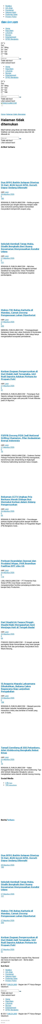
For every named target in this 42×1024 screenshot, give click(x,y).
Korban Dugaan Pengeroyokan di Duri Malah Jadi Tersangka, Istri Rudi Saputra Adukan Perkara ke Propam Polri (19, 375)
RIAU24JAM (12, 985)
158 (2, 702)
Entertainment (10, 37)
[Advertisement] (17, 802)
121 (2, 262)
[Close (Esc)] (2, 1020)
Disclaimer (9, 10)
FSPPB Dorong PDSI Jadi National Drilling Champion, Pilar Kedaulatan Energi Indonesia (20, 438)
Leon (7, 192)
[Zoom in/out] (8, 1020)
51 (2, 390)
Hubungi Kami (10, 12)
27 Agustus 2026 (7, 258)
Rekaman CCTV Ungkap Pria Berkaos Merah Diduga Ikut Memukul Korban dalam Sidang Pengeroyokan (18, 500)
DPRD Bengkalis (11, 39)
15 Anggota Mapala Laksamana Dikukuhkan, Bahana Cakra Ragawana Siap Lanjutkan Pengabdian (18, 687)
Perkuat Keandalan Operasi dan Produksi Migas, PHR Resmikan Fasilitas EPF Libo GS (18, 563)
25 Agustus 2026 (7, 698)
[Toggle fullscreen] (6, 1020)
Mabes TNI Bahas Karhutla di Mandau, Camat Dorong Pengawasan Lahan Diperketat (18, 312)
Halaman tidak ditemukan (16, 114)
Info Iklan (9, 8)
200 (2, 326)
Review (8, 35)
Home (7, 28)
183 (2, 198)
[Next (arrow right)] (4, 1022)
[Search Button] (20, 138)
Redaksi (8, 6)
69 (2, 515)
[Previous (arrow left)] (2, 1022)
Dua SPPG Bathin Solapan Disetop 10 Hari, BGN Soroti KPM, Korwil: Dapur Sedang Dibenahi (20, 185)
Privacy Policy (11, 17)
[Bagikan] (4, 1020)
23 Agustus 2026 (7, 759)
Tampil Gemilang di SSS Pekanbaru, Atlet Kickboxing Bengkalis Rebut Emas (20, 750)
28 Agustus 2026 (7, 194)
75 (2, 764)
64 (2, 638)
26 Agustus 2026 (7, 511)
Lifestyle (8, 33)
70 (2, 451)
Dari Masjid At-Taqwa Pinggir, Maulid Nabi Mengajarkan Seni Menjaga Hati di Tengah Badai (18, 625)
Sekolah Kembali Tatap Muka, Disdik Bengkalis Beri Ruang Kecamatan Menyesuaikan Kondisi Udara (20, 247)
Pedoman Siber (11, 14)
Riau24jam (9, 31)
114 (2, 577)
